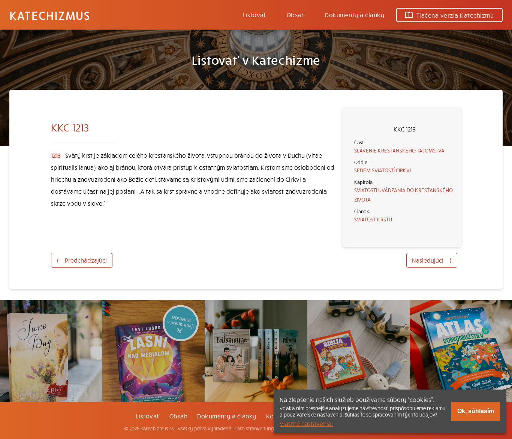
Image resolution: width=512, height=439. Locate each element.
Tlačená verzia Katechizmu (455, 15)
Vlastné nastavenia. (306, 423)
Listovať (254, 14)
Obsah (296, 14)
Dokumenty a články (354, 14)
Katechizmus (49, 14)
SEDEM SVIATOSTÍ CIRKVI (382, 170)
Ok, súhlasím (475, 411)
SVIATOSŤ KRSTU (373, 219)
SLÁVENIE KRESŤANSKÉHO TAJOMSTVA (399, 150)
